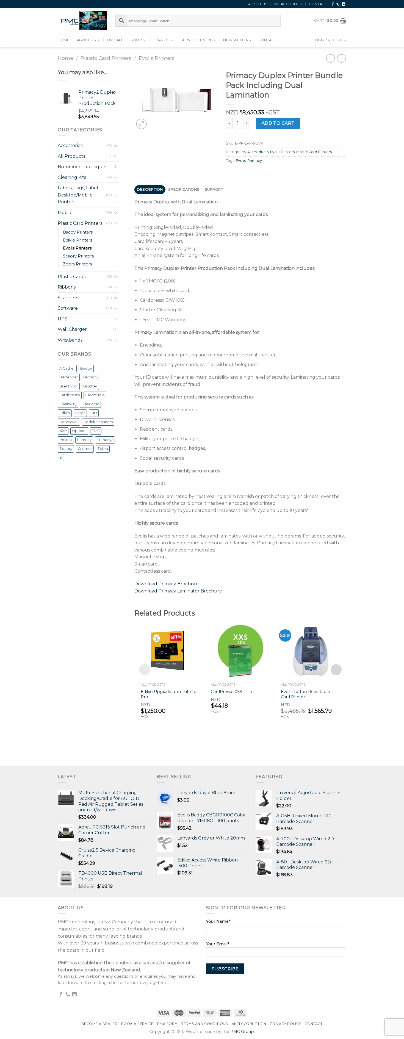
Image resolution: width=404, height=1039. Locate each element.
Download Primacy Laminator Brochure (178, 591)
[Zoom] (141, 124)
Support (214, 189)
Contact (318, 4)
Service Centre (196, 40)
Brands (161, 40)
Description (150, 189)
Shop (136, 40)
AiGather (67, 368)
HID (93, 413)
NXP (63, 431)
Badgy (86, 368)
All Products (71, 156)
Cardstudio (95, 395)
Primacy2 (105, 440)
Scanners (68, 297)
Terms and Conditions (204, 1024)
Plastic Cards (71, 276)
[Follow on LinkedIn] (343, 4)
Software (68, 308)
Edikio (64, 413)
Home (63, 40)
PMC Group (242, 1031)
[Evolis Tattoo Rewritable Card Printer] (310, 650)
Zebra (102, 449)
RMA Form (167, 1024)
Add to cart (278, 123)
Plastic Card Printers (106, 58)
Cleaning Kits (72, 177)
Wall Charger (72, 329)
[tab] (150, 189)
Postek (65, 440)
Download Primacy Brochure (166, 583)
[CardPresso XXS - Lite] (240, 650)
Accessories (70, 145)
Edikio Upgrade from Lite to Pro (169, 694)
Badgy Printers (78, 232)
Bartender (68, 377)
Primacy (84, 440)
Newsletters (237, 40)
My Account (286, 4)
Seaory (65, 449)
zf (60, 457)
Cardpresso (69, 395)
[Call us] (338, 4)
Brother (90, 386)
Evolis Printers (157, 58)
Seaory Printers (78, 256)
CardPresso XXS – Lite (232, 691)
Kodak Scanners (98, 422)
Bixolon (90, 377)
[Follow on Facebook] (333, 4)
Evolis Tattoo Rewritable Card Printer (305, 694)
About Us (258, 4)
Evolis (80, 413)
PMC (96, 431)
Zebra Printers (77, 264)
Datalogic (90, 404)
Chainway (67, 404)
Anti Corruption (249, 1024)
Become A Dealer (99, 1024)
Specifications (184, 189)
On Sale (115, 40)
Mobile (65, 212)
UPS (62, 319)
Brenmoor (68, 386)
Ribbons (67, 287)
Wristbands (70, 340)
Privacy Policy (285, 1024)
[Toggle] (115, 145)
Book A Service (137, 1024)
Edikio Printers (77, 240)
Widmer (85, 449)
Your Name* (218, 921)
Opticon (79, 431)
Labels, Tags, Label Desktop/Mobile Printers (78, 194)
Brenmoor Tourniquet (82, 166)
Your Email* (217, 943)
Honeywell (68, 422)
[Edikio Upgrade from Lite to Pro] (170, 650)
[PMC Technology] (82, 20)
